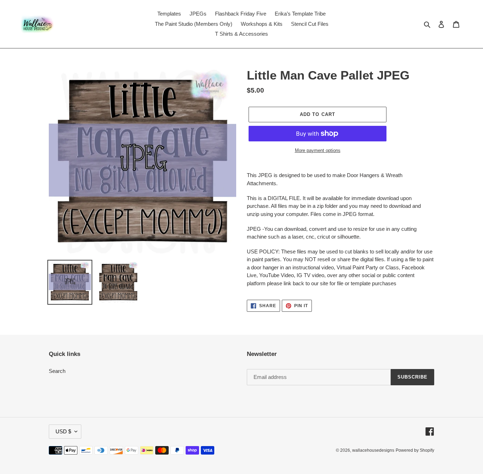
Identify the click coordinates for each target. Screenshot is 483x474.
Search (57, 371)
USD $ (63, 431)
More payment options (318, 150)
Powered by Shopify (415, 450)
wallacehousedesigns (373, 450)
